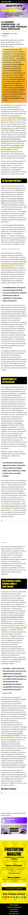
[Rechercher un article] (13, 1)
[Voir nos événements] (18, 1)
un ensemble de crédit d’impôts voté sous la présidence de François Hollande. (12, 147)
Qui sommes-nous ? (14, 913)
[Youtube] (8, 897)
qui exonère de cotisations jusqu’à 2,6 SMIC (13, 127)
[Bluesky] (20, 897)
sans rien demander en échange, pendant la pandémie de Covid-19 (14, 264)
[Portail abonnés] (23, 1)
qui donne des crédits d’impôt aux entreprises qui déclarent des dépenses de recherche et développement (14, 139)
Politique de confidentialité (14, 907)
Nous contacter (14, 909)
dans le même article (11, 506)
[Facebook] (14, 897)
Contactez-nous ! (14, 873)
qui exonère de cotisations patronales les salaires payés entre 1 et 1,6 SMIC (13, 118)
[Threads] (11, 897)
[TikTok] (17, 897)
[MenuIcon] (26, 1)
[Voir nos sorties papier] (21, 1)
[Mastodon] (22, 897)
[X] (3, 897)
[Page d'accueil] (6, 1)
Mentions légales (14, 905)
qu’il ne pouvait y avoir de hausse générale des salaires (13, 616)
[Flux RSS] (25, 897)
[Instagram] (6, 897)
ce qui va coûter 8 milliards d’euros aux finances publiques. (11, 734)
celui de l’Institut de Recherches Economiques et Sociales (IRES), (12, 201)
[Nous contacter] (16, 1)
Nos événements (14, 911)
